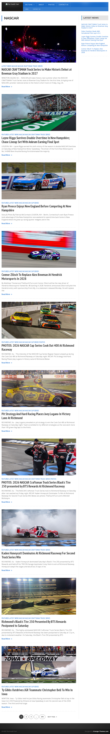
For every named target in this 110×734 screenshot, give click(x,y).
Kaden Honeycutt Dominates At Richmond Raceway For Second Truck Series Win (38, 555)
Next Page (52, 717)
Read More (6, 86)
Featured (5, 134)
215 (42, 717)
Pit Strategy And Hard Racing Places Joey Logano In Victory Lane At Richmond (36, 416)
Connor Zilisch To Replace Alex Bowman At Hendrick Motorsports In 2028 (32, 277)
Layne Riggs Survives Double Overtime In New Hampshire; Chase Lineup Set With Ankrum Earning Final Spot (36, 140)
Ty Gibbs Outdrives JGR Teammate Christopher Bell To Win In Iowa (37, 692)
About (41, 5)
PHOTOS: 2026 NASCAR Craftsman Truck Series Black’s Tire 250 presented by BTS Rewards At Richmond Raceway (36, 484)
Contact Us (63, 5)
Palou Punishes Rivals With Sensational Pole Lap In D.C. (91, 32)
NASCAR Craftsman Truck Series (30, 66)
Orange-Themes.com (100, 731)
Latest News (6, 66)
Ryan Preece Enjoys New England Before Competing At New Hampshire (36, 208)
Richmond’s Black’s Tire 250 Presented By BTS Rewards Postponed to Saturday (34, 623)
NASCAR (14, 66)
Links (26, 9)
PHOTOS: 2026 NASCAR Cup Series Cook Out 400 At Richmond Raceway (38, 347)
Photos (51, 5)
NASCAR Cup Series (32, 202)
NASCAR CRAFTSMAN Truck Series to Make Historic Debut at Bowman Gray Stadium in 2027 (37, 71)
